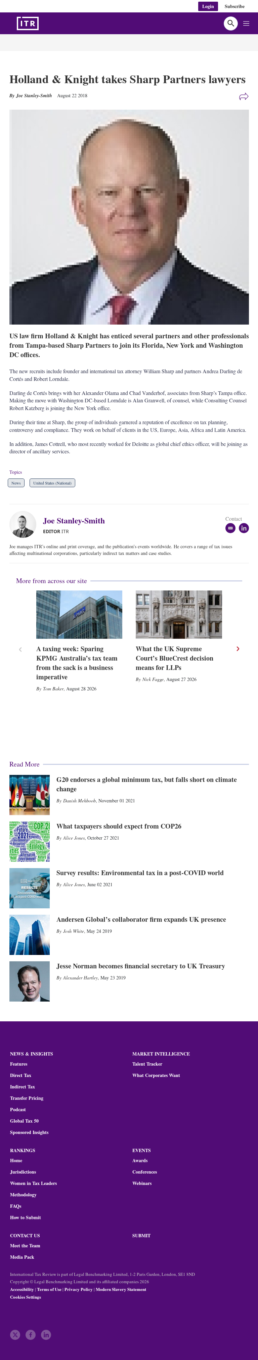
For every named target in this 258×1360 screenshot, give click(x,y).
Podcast (18, 1109)
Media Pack (22, 1257)
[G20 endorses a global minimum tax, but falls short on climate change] (29, 795)
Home (16, 1160)
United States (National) (52, 483)
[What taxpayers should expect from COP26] (29, 841)
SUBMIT (141, 1235)
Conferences (144, 1172)
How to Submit (25, 1217)
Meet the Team (25, 1245)
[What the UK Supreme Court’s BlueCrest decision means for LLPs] (179, 614)
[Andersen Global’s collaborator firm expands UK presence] (29, 935)
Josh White (73, 931)
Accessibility (22, 1289)
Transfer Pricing (26, 1098)
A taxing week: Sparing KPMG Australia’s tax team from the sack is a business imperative (77, 663)
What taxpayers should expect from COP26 (118, 826)
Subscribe (235, 6)
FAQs (15, 1206)
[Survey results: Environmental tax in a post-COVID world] (29, 888)
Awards (139, 1160)
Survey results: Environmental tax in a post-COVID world (140, 872)
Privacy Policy (78, 1289)
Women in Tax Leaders (33, 1183)
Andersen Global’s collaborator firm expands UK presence (141, 919)
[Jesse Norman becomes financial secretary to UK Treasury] (29, 981)
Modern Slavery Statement (121, 1289)
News (16, 483)
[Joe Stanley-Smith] (26, 524)
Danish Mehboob (79, 800)
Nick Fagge (153, 679)
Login (208, 6)
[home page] (44, 23)
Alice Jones (74, 838)
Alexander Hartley (80, 977)
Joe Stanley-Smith (74, 520)
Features (18, 1064)
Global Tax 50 (24, 1121)
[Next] (237, 649)
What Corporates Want (156, 1075)
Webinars (142, 1183)
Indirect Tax (22, 1086)
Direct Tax (20, 1075)
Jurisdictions (23, 1172)
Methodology (23, 1194)
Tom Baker (53, 688)
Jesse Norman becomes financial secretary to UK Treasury (140, 966)
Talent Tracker (147, 1064)
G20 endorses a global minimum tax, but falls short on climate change (146, 784)
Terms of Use (49, 1289)
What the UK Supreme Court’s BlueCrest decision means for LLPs (174, 658)
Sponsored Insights (29, 1132)
